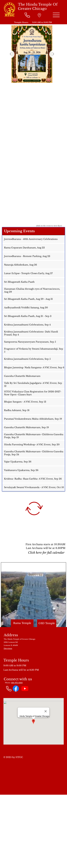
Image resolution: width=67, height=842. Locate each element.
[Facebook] (16, 688)
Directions (8, 648)
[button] (60, 623)
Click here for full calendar (46, 552)
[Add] (39, 15)
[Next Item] (53, 54)
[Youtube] (25, 688)
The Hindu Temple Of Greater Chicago (37, 6)
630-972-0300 (17, 683)
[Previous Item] (10, 54)
